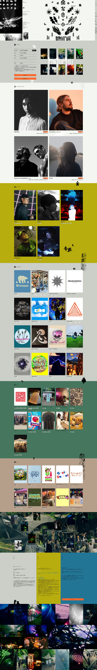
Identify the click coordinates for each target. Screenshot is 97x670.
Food (23, 26)
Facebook (37, 322)
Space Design (25, 24)
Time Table (24, 78)
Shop (23, 25)
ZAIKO (24, 75)
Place (23, 28)
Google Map (14, 569)
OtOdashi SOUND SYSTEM (25, 27)
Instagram (38, 133)
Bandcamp (80, 133)
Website (45, 179)
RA (41, 133)
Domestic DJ (24, 23)
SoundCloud (45, 133)
